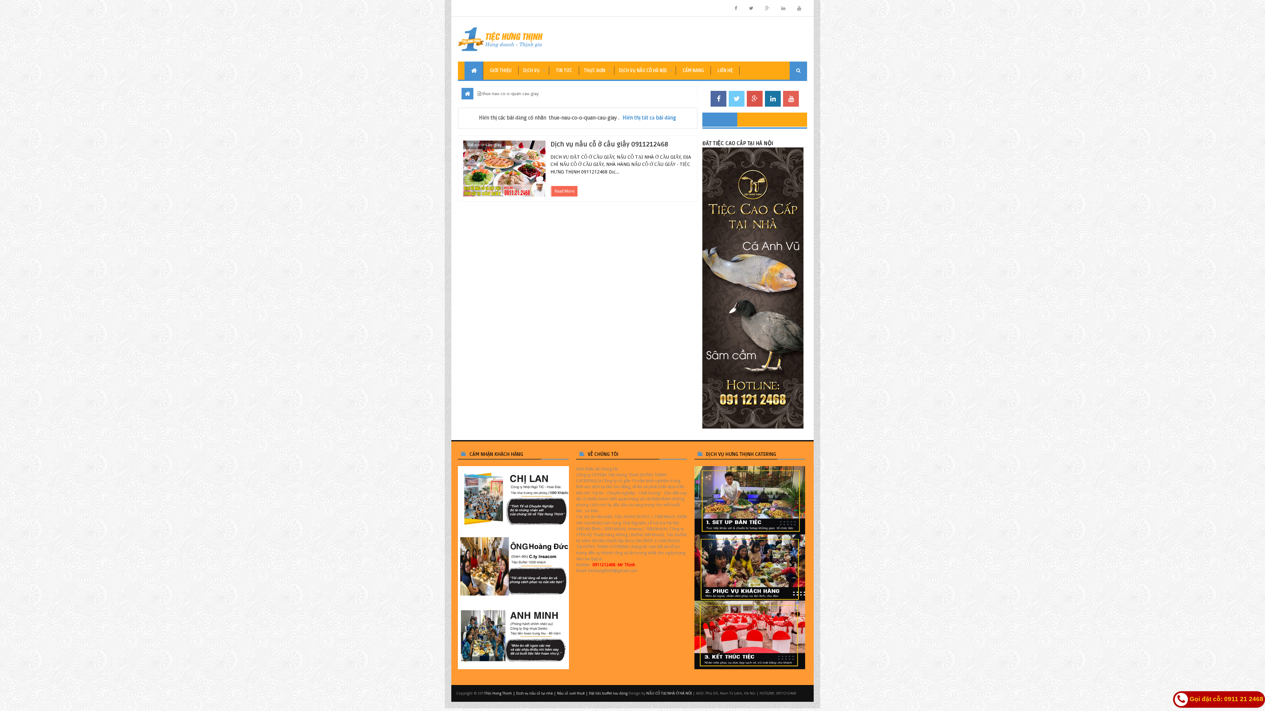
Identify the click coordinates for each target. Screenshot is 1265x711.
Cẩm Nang (693, 70)
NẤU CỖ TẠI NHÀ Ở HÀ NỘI (669, 693)
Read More (564, 191)
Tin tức (564, 70)
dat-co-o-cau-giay (484, 144)
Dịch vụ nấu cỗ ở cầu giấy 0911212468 (609, 144)
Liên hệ (725, 70)
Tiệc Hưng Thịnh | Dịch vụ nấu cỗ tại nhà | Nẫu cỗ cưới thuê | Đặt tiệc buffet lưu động (557, 693)
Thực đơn (594, 70)
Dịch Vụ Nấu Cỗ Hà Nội (643, 70)
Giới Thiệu (501, 70)
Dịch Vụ (531, 70)
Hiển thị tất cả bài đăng (649, 118)
